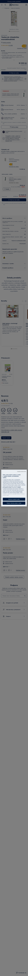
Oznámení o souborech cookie (9, 493)
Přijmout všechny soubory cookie (14, 503)
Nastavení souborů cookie (14, 499)
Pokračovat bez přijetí (21, 471)
